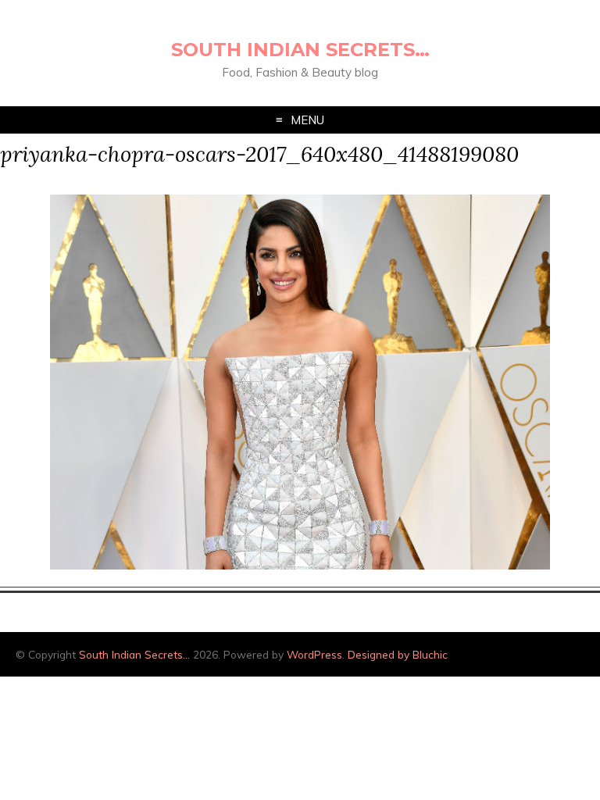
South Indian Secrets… (300, 49)
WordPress (314, 654)
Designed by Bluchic (398, 654)
